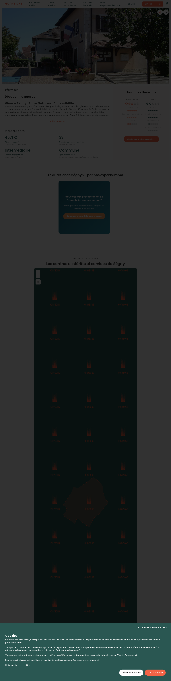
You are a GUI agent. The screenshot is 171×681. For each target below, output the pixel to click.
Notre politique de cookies (17, 665)
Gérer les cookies (131, 672)
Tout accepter (155, 672)
